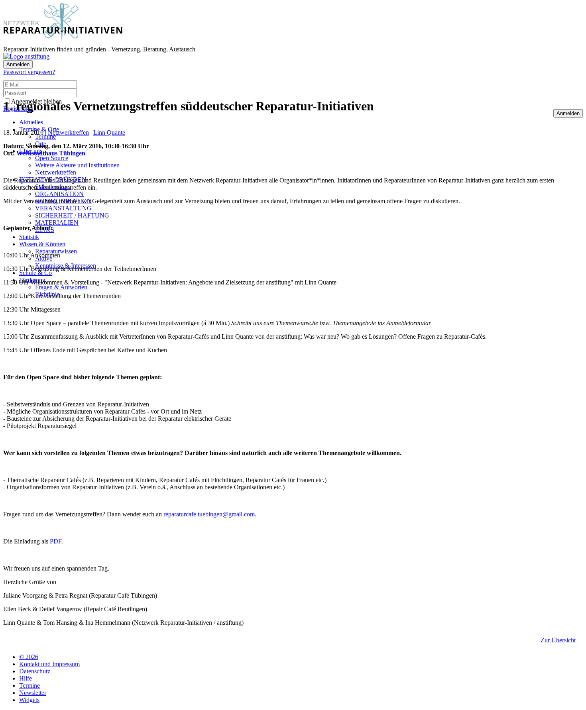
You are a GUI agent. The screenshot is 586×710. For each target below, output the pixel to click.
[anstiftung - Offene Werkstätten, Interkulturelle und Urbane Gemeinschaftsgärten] (26, 56)
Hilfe (25, 678)
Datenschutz (34, 671)
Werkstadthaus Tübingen (50, 153)
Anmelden (17, 64)
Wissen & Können (42, 244)
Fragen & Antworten (61, 287)
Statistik (29, 236)
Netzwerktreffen (55, 172)
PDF (55, 541)
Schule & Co (35, 272)
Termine (45, 136)
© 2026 (28, 656)
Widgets (29, 699)
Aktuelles (31, 122)
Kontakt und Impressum (49, 664)
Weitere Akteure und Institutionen (77, 165)
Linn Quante (109, 132)
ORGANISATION (59, 193)
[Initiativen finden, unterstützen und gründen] (63, 42)
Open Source (51, 158)
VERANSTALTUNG (63, 208)
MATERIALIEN (57, 222)
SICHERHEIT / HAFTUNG (72, 215)
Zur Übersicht (558, 640)
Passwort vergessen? (29, 72)
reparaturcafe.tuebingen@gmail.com (209, 514)
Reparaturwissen (56, 251)
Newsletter (32, 692)
